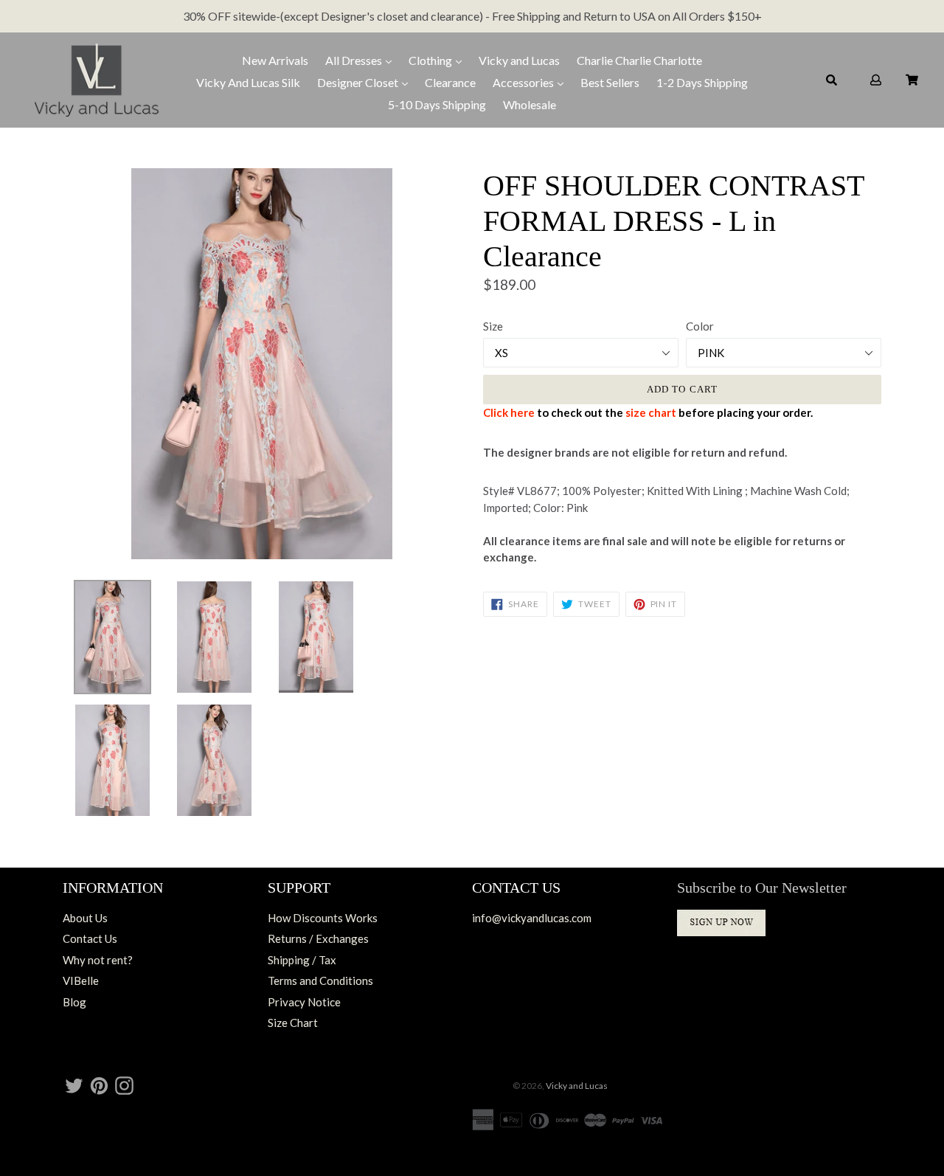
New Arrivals (275, 60)
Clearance (450, 82)
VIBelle (81, 980)
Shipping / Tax (302, 959)
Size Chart (293, 1022)
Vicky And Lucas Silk (248, 82)
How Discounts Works (323, 917)
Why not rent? (98, 959)
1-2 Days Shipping (702, 82)
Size (493, 326)
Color (700, 326)
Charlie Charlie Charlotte (639, 60)
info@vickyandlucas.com (531, 917)
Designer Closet (358, 82)
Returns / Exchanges (318, 938)
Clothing (431, 60)
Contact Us (90, 938)
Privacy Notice (304, 1002)
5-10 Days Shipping (437, 104)
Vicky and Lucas (519, 60)
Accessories (524, 82)
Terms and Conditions (320, 980)
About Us (85, 917)
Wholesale (529, 104)
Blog (74, 1002)
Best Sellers (609, 82)
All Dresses (354, 60)
